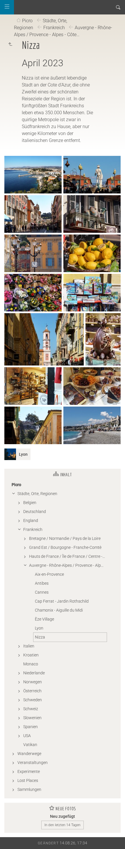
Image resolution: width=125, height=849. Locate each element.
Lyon (39, 628)
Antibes (42, 583)
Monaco (30, 664)
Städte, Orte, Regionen (37, 493)
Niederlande (34, 673)
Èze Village (44, 619)
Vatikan (30, 744)
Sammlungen (29, 789)
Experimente (28, 771)
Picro (27, 20)
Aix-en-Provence (49, 574)
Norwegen (32, 682)
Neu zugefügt (62, 816)
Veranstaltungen (32, 762)
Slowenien (32, 717)
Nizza (40, 637)
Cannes (42, 592)
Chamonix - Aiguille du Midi (59, 610)
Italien (28, 646)
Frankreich (54, 27)
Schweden (32, 699)
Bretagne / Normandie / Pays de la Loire (65, 538)
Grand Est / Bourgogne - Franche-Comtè (65, 547)
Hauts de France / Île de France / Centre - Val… (68, 556)
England (30, 520)
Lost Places (27, 780)
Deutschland (34, 511)
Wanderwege (29, 753)
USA (27, 735)
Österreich (32, 691)
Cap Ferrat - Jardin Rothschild (62, 601)
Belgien (29, 502)
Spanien (30, 726)
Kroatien (31, 655)
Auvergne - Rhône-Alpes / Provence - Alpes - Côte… (63, 31)
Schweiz (30, 708)
